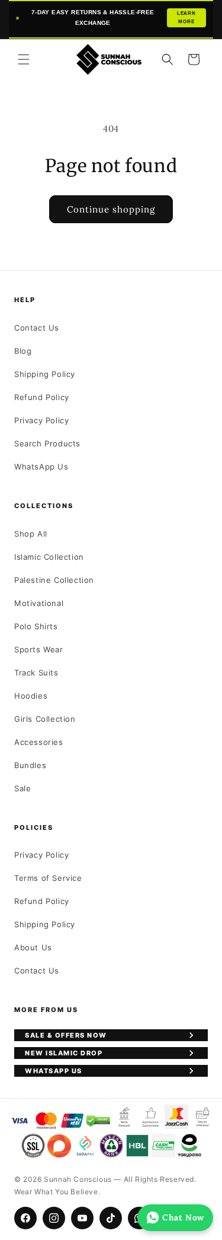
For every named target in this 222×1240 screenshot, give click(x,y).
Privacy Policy (41, 420)
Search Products (47, 443)
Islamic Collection (49, 557)
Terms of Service (48, 878)
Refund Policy (41, 397)
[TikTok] (110, 1218)
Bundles (30, 765)
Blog (22, 351)
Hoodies (30, 695)
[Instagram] (54, 1218)
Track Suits (36, 672)
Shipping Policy (44, 374)
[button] (24, 59)
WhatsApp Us (41, 466)
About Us (33, 947)
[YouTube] (82, 1218)
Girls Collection (45, 719)
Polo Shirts (36, 626)
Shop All (30, 533)
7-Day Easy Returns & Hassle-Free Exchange (113, 17)
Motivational (38, 603)
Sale (22, 788)
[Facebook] (25, 1218)
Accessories (38, 742)
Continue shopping (111, 209)
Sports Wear (38, 649)
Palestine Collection (54, 580)
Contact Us (36, 327)
